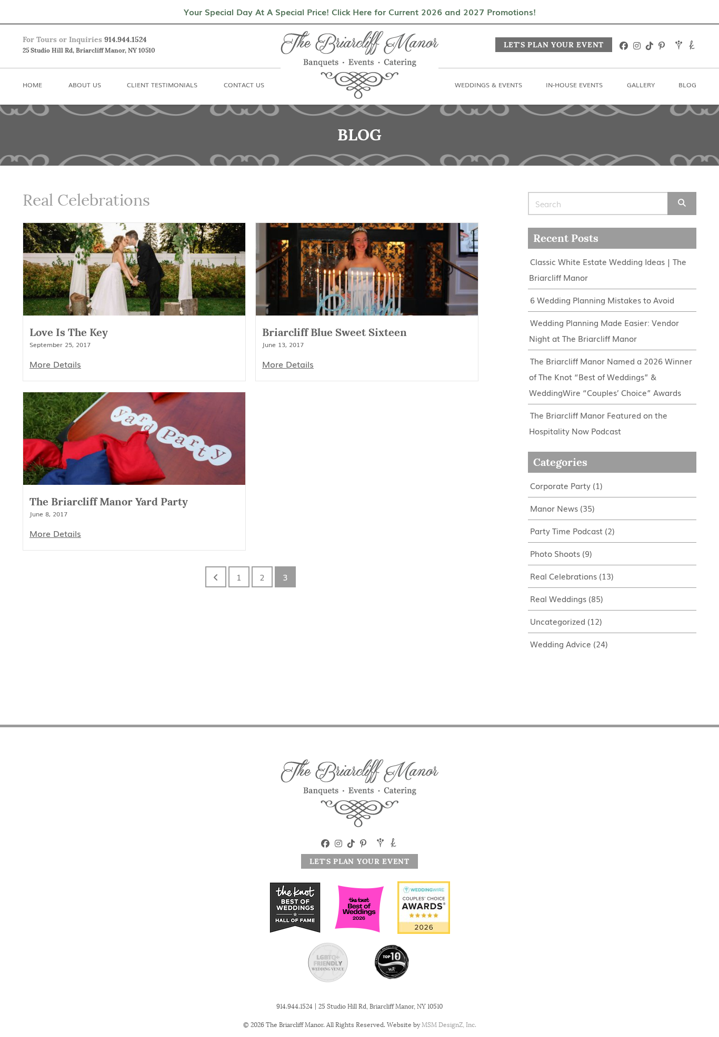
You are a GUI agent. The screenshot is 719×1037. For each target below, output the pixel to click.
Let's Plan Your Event (554, 44)
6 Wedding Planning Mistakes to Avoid (602, 300)
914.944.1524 (125, 39)
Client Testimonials (209, 6)
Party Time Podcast (566, 531)
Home (35, 6)
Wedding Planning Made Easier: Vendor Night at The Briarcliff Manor (604, 330)
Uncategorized (557, 621)
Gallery (621, 6)
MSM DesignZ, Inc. (449, 1025)
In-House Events (531, 6)
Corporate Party (560, 486)
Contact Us (312, 6)
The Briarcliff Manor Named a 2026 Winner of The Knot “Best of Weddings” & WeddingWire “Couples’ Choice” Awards (610, 377)
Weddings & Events (417, 6)
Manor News (554, 508)
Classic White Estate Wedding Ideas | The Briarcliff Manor (607, 269)
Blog (687, 6)
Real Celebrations (563, 576)
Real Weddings (558, 599)
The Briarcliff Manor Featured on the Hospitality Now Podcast (598, 423)
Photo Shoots (555, 553)
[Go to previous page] (215, 576)
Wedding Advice (560, 644)
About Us (108, 6)
